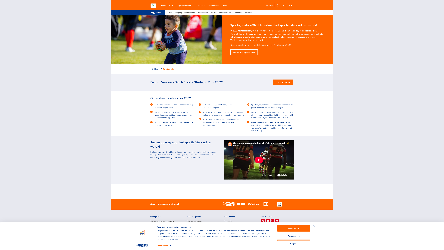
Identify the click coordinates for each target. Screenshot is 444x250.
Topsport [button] (200, 5)
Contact (269, 5)
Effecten (248, 12)
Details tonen (162, 245)
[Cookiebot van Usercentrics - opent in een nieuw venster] (142, 245)
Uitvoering (238, 12)
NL (284, 5)
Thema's (227, 221)
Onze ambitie (189, 12)
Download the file (283, 82)
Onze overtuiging (175, 12)
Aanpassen (292, 236)
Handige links (155, 216)
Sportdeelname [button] (184, 5)
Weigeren (294, 244)
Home (156, 69)
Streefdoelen (203, 12)
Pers (225, 5)
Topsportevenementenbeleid (162, 221)
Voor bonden (214, 5)
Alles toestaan (293, 228)
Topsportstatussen (194, 221)
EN (290, 5)
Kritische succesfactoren (221, 12)
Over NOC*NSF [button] (166, 5)
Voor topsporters (194, 216)
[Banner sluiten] (313, 226)
